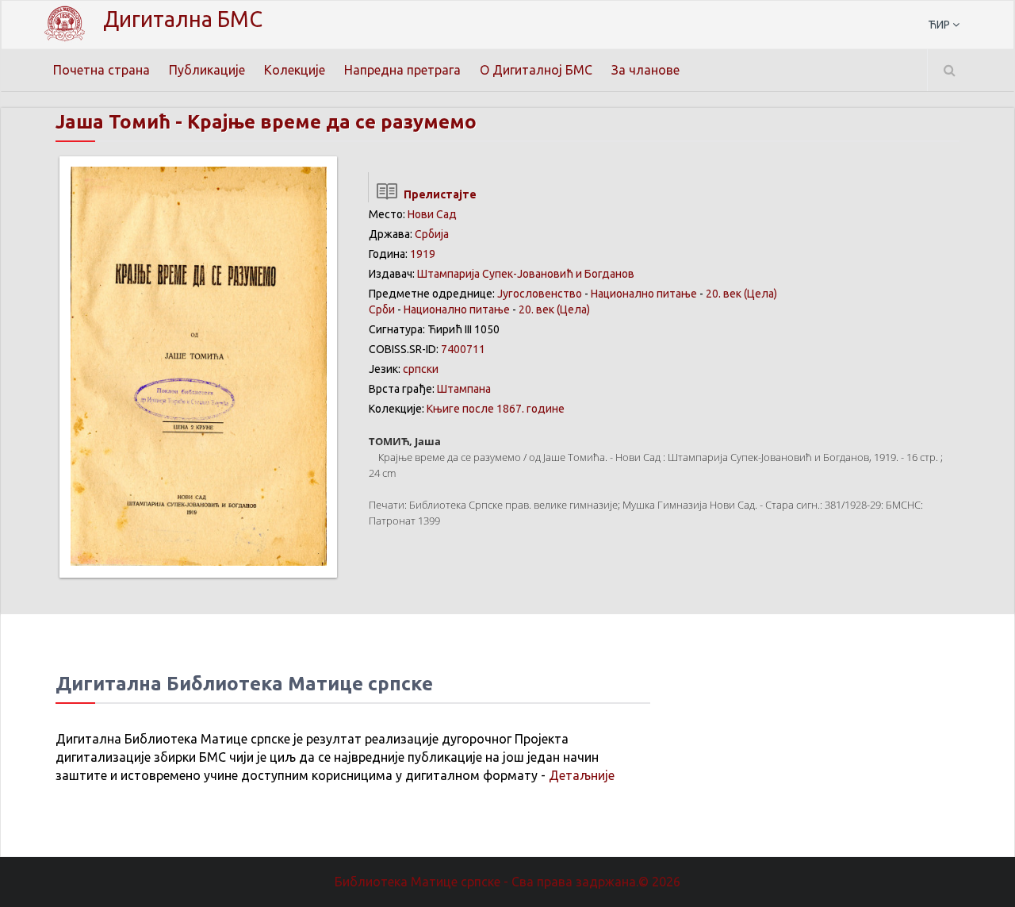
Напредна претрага (402, 70)
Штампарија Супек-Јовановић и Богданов (525, 273)
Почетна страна (101, 70)
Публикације (207, 70)
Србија (432, 234)
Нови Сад (432, 214)
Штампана (464, 388)
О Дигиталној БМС (536, 70)
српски (421, 369)
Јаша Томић (113, 122)
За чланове (645, 70)
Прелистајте (438, 194)
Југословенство (539, 293)
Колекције (294, 70)
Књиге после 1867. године (496, 408)
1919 (422, 254)
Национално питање (644, 293)
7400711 (463, 349)
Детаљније (582, 775)
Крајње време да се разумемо (332, 122)
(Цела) (760, 293)
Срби (382, 309)
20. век (723, 293)
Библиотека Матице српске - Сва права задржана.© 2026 (507, 881)
